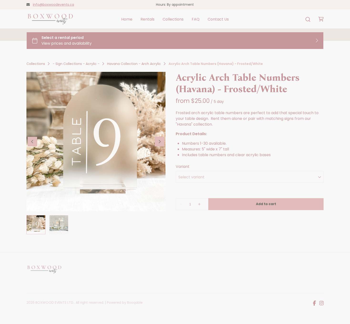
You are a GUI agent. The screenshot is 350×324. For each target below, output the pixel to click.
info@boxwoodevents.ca (53, 4)
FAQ (196, 19)
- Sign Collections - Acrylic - (76, 63)
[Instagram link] (321, 303)
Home (126, 19)
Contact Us (218, 19)
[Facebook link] (314, 303)
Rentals (147, 19)
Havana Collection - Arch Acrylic (134, 63)
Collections (173, 19)
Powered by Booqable (125, 302)
